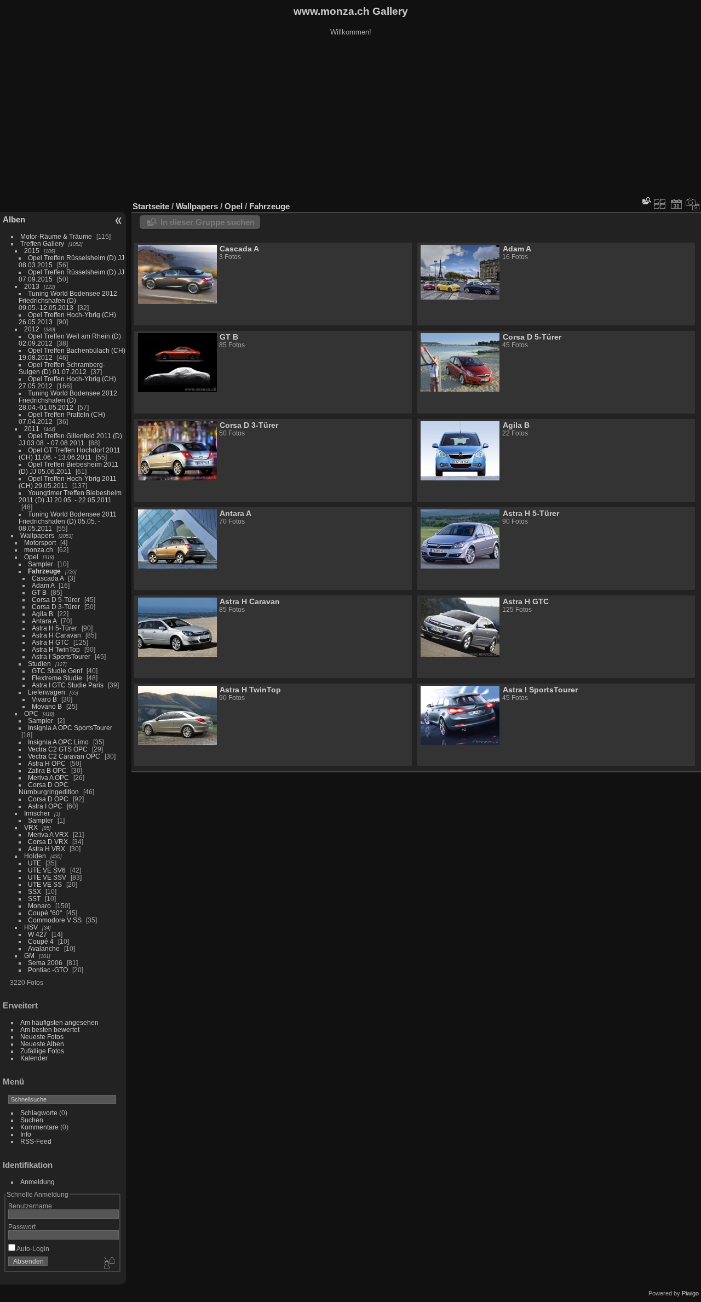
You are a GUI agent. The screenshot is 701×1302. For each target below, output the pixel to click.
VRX (31, 827)
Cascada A (48, 578)
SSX (34, 891)
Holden (35, 855)
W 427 (37, 934)
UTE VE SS (45, 884)
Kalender (34, 1058)
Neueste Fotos (42, 1036)
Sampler (40, 563)
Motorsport (40, 542)
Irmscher (37, 813)
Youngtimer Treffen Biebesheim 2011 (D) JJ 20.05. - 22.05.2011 (70, 496)
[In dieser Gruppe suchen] (646, 201)
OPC (31, 713)
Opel (31, 556)
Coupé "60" (45, 912)
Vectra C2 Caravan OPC (64, 756)
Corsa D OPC (48, 798)
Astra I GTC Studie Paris (68, 685)
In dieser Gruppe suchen (207, 222)
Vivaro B (44, 699)
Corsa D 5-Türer (56, 599)
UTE (34, 863)
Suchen (31, 1119)
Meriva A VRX (48, 834)
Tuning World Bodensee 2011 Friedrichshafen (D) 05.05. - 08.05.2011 (68, 521)
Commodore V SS (55, 920)
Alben (14, 219)
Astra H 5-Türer (54, 628)
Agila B (42, 613)
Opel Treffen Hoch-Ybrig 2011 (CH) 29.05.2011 (68, 482)
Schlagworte (39, 1112)
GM (29, 955)
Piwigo (690, 1293)
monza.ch (38, 549)
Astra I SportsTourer (61, 656)
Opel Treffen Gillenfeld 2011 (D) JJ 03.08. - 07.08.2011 (70, 439)
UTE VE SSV (47, 877)
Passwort (22, 1226)
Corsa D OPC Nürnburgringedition (49, 788)
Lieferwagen (46, 692)
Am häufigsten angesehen (59, 1022)
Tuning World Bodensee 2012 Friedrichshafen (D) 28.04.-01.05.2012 (68, 400)
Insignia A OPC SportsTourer (70, 727)
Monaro (39, 905)
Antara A (44, 620)
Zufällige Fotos (42, 1050)
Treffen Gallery (42, 243)
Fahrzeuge (44, 571)
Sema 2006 (45, 962)
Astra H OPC (47, 763)
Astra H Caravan (56, 635)
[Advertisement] (350, 120)
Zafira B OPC (47, 770)
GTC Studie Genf (57, 670)
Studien (39, 663)
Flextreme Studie (57, 677)
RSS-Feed (35, 1141)
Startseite (151, 206)
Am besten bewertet (49, 1029)
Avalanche (44, 948)
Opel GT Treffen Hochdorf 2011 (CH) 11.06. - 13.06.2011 (69, 453)
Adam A (43, 585)
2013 (31, 286)
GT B (39, 592)
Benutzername (30, 1205)
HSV (31, 927)
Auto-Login (32, 1248)
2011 (31, 428)
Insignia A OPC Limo (58, 741)
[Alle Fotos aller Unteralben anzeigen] (660, 204)
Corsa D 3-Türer (56, 606)
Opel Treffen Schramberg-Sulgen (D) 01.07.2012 (62, 368)
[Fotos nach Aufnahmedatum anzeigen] (693, 204)
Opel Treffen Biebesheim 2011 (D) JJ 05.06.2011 (68, 468)
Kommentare (39, 1127)
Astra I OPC (45, 806)
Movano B (47, 706)
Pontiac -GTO (48, 969)
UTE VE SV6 (47, 870)
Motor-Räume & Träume (56, 236)
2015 (31, 250)
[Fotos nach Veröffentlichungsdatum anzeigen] (676, 204)
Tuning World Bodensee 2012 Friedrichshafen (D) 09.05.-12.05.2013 (68, 300)
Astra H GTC (50, 642)
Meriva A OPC (48, 777)
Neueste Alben (42, 1043)
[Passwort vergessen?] (108, 1264)
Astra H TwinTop (56, 649)
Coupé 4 (41, 941)
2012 (31, 328)
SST (34, 898)
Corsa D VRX (48, 841)
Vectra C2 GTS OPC (58, 749)
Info (25, 1134)
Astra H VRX (46, 848)
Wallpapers (37, 535)
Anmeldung (37, 1181)
